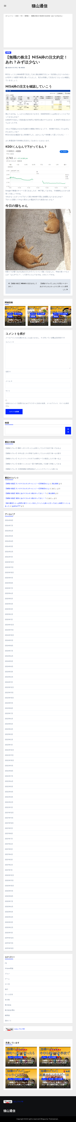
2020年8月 (9, 896)
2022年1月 (9, 807)
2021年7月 (9, 839)
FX (6, 963)
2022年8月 (9, 771)
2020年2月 (9, 927)
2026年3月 (9, 546)
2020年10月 (9, 886)
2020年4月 (9, 917)
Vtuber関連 (9, 968)
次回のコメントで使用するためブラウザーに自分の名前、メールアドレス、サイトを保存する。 (37, 404)
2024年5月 (9, 661)
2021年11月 (9, 818)
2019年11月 (9, 943)
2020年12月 (9, 875)
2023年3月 (9, 734)
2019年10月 (9, 948)
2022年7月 (9, 776)
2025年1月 (9, 619)
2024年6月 (9, 656)
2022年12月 (9, 750)
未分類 (7, 1000)
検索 (7, 423)
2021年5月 (9, 849)
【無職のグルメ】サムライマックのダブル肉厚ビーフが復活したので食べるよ (33, 459)
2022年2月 (9, 802)
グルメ (10, 314)
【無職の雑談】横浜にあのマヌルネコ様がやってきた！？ (25, 493)
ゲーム (7, 979)
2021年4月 (9, 854)
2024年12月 (9, 625)
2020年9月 (9, 891)
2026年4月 (9, 541)
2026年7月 (9, 525)
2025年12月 (9, 562)
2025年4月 (9, 604)
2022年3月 (9, 797)
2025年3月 (9, 609)
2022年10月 (9, 760)
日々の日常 (18, 314)
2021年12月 (9, 813)
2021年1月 (9, 870)
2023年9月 (9, 703)
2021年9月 (9, 828)
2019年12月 (9, 938)
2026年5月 (9, 536)
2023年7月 (9, 713)
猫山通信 (40, 6)
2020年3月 (9, 922)
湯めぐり (8, 1021)
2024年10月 (9, 635)
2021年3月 (9, 860)
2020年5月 (9, 912)
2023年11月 (9, 693)
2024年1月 (9, 682)
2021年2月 (9, 865)
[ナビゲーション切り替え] (5, 6)
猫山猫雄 (55, 484)
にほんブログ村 (19, 1029)
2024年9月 (9, 640)
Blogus (43, 1119)
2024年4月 (9, 666)
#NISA (23, 68)
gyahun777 (16, 506)
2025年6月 (9, 593)
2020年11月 (9, 880)
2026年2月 (9, 552)
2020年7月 (9, 901)
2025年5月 (9, 599)
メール (9, 381)
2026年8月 (9, 520)
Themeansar (53, 1119)
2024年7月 (9, 651)
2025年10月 (9, 572)
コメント (10, 342)
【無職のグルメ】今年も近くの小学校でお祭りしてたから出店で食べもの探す (33, 453)
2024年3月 (9, 672)
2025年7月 (9, 588)
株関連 (8, 52)
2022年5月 (9, 786)
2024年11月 (9, 630)
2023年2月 (9, 739)
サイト (8, 391)
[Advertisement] (38, 32)
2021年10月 (9, 823)
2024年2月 (9, 677)
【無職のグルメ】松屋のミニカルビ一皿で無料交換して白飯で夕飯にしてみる (33, 464)
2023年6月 (9, 719)
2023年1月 (9, 745)
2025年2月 (9, 614)
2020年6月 (9, 907)
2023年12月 (9, 687)
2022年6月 (9, 781)
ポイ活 (7, 984)
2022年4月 (9, 792)
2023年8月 (9, 708)
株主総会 (8, 1005)
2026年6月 (9, 531)
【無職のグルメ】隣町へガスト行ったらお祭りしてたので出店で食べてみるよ (33, 448)
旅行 (6, 989)
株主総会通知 (10, 1010)
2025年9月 (9, 578)
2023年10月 (9, 698)
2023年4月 (9, 729)
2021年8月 (9, 833)
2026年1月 (9, 557)
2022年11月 (9, 755)
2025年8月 (9, 583)
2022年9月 (9, 766)
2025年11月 (9, 567)
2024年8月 (9, 646)
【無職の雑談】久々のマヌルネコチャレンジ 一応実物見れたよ (27, 484)
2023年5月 (9, 724)
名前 (8, 372)
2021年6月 (9, 844)
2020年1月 (9, 933)
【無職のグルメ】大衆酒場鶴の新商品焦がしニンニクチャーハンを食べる (31, 469)
